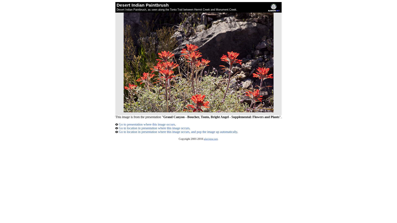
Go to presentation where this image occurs (146, 124)
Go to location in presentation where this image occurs (153, 128)
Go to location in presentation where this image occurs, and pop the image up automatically (177, 132)
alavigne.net (211, 139)
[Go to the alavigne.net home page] (274, 10)
